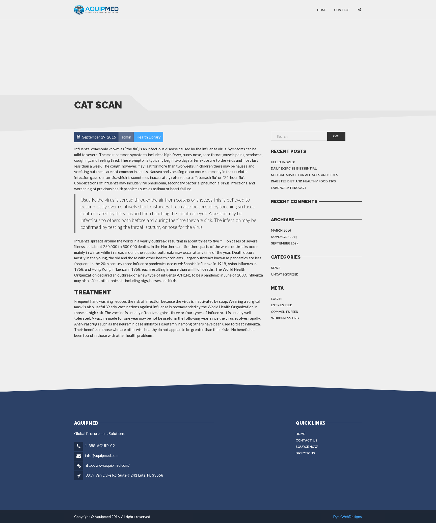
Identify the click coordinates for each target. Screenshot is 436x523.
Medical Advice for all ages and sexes (304, 175)
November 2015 (284, 237)
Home (321, 10)
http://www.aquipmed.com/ (107, 465)
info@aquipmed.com (101, 455)
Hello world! (283, 162)
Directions (305, 453)
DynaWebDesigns (347, 516)
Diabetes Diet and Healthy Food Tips (303, 181)
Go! (336, 136)
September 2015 (284, 243)
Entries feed (281, 305)
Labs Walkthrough (288, 188)
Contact (342, 10)
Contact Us (306, 440)
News (276, 268)
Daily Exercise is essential (294, 168)
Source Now (307, 447)
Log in (276, 299)
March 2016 (281, 230)
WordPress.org (285, 318)
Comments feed (284, 312)
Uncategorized (284, 274)
